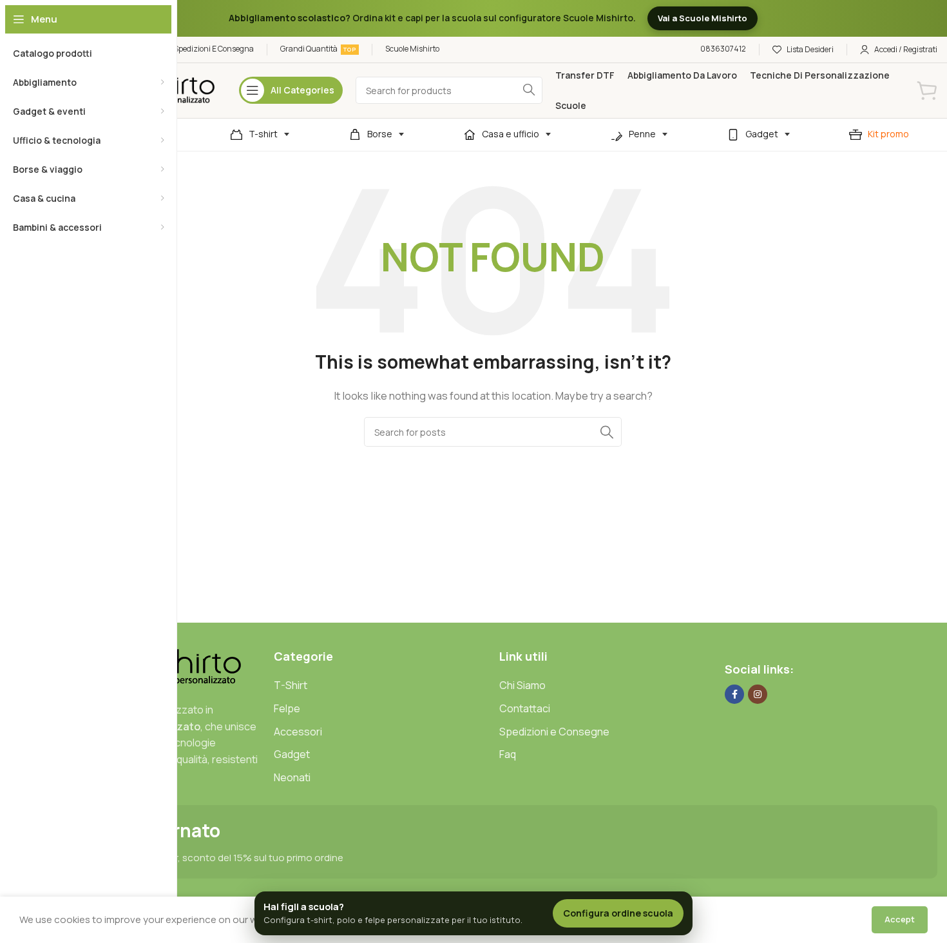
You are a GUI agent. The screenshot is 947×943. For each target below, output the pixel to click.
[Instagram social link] (757, 694)
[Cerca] (607, 432)
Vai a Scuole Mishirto (702, 18)
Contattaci (524, 708)
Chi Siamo (522, 685)
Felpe (287, 708)
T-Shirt (290, 685)
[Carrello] (927, 90)
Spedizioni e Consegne (554, 731)
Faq (507, 754)
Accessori (298, 731)
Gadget (292, 754)
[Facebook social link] (734, 694)
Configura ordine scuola (618, 913)
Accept (900, 919)
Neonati (292, 777)
